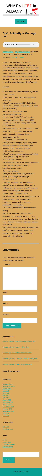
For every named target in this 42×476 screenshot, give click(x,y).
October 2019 (7, 409)
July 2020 (6, 391)
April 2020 (6, 398)
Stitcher (14, 57)
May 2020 (6, 395)
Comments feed (9, 444)
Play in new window (22, 52)
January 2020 (7, 405)
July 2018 (6, 416)
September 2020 (8, 386)
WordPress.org (8, 447)
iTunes (21, 57)
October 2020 (7, 384)
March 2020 (7, 400)
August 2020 (7, 389)
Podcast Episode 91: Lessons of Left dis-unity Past (20, 359)
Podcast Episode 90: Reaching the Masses (17, 364)
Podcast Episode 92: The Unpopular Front (17, 353)
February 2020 (8, 402)
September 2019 (8, 411)
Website (6, 315)
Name (5, 292)
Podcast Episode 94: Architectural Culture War (19, 341)
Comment (7, 264)
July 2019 (6, 414)
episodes (6, 427)
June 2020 (6, 393)
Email (5, 304)
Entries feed (7, 442)
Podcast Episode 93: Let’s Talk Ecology (16, 347)
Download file (8, 52)
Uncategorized (8, 429)
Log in (5, 440)
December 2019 (8, 407)
